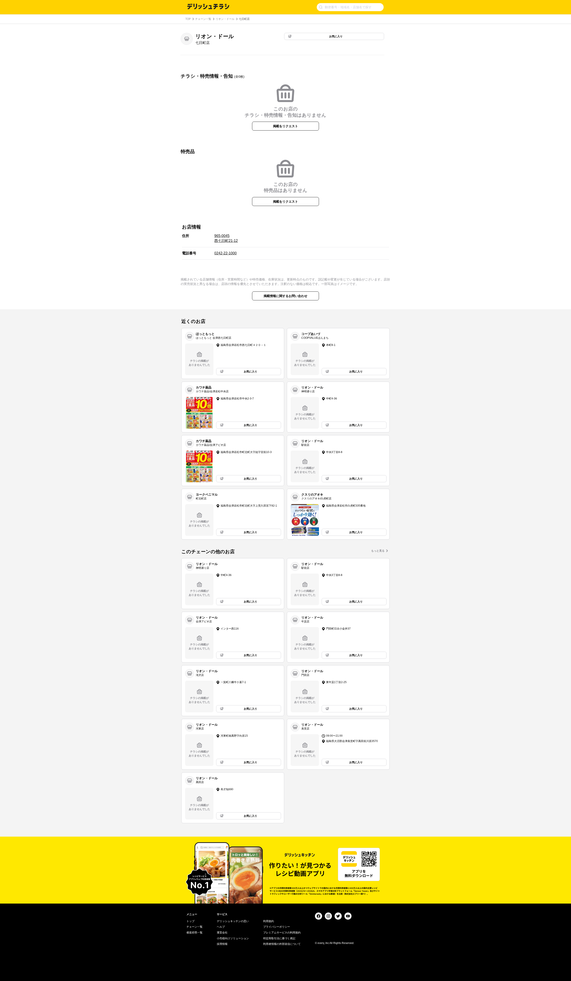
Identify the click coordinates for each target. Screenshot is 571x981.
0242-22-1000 (225, 253)
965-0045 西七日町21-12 (226, 238)
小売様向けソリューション (233, 938)
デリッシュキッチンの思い (233, 921)
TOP (188, 19)
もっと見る (378, 550)
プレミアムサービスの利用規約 (282, 932)
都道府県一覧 (194, 932)
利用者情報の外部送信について (282, 944)
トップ (190, 921)
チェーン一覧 (203, 19)
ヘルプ (221, 926)
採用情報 (222, 944)
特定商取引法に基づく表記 (279, 938)
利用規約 (268, 921)
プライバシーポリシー (276, 926)
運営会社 (222, 932)
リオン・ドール (225, 19)
